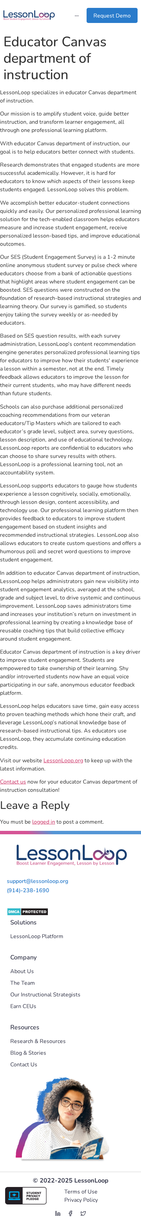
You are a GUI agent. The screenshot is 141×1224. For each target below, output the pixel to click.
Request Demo (112, 16)
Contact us (13, 782)
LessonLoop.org (63, 760)
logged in (43, 822)
